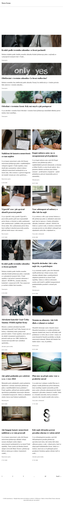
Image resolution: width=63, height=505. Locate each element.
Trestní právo (5, 60)
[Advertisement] (31, 18)
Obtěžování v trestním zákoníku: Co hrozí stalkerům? (24, 78)
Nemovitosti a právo (6, 179)
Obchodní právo (36, 290)
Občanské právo (35, 179)
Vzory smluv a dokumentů (38, 233)
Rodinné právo (35, 345)
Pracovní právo (5, 233)
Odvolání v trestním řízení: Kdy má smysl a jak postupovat (26, 106)
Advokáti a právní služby (7, 346)
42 (45, 476)
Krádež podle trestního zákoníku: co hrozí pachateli (23, 50)
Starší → (58, 476)
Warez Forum (6, 3)
